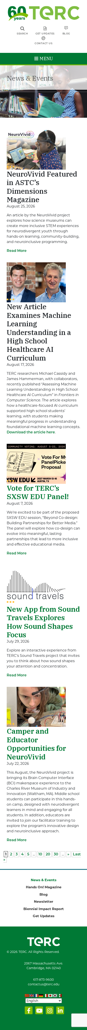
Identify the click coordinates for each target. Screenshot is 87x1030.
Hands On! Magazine (43, 887)
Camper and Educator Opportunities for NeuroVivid (36, 743)
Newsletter (43, 901)
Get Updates (45, 33)
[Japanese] (50, 996)
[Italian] (46, 996)
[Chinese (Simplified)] (27, 996)
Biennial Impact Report (43, 909)
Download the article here (31, 432)
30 (56, 854)
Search (22, 33)
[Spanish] (60, 996)
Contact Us (43, 43)
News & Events (43, 880)
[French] (36, 996)
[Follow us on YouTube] (38, 1012)
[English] (31, 996)
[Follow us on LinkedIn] (59, 1012)
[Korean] (55, 996)
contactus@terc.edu (43, 984)
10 (40, 854)
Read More (17, 251)
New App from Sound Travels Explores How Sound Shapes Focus (43, 621)
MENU (45, 59)
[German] (41, 996)
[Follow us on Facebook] (28, 1012)
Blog (66, 33)
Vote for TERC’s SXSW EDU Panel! (38, 492)
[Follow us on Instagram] (49, 1012)
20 (48, 854)
